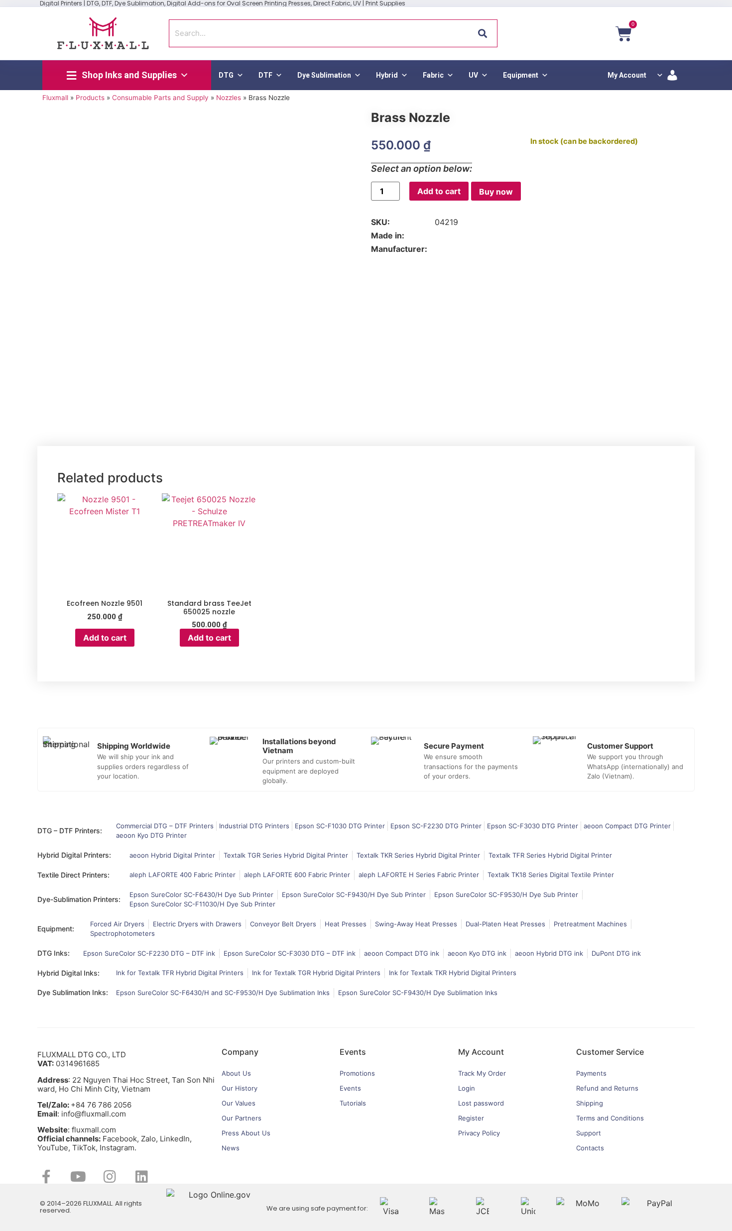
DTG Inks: (53, 953)
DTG (226, 75)
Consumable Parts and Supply (160, 98)
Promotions (357, 1073)
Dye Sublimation (324, 75)
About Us (236, 1073)
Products (90, 98)
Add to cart (439, 191)
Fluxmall (55, 98)
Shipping (589, 1103)
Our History (239, 1088)
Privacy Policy (479, 1133)
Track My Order (482, 1073)
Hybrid (387, 75)
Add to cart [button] (104, 638)
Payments (591, 1073)
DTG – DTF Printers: (69, 830)
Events (350, 1088)
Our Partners (241, 1118)
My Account (627, 75)
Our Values (238, 1103)
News (231, 1148)
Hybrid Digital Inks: (68, 973)
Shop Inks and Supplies (129, 75)
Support (588, 1133)
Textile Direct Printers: (73, 875)
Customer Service (610, 1052)
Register (471, 1118)
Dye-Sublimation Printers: (79, 899)
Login (466, 1088)
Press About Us (246, 1133)
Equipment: (55, 928)
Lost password (481, 1103)
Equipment (520, 75)
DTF (265, 75)
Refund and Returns (607, 1088)
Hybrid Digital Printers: (74, 855)
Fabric (433, 75)
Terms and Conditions (610, 1118)
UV (473, 75)
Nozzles (228, 98)
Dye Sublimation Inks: (72, 992)
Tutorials (353, 1103)
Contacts (590, 1148)
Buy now (496, 192)
